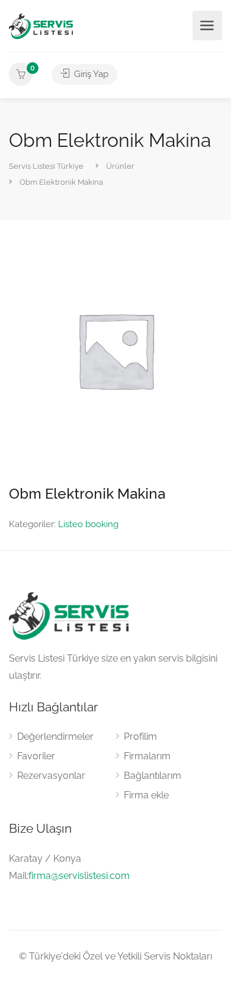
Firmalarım (147, 756)
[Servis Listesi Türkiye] (41, 25)
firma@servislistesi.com (79, 875)
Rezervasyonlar (51, 775)
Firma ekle (146, 795)
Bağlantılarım (152, 775)
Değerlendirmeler (55, 736)
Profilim (140, 736)
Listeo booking (88, 524)
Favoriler (36, 756)
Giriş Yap (90, 74)
